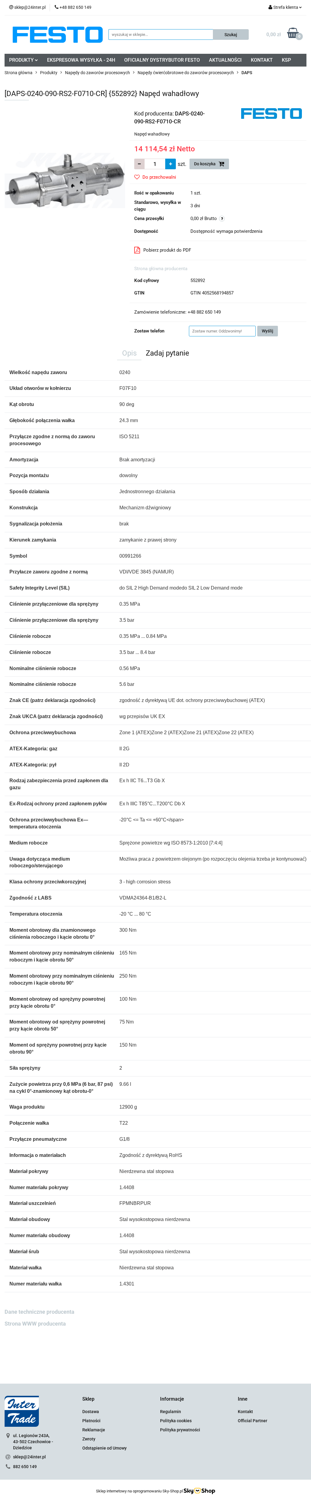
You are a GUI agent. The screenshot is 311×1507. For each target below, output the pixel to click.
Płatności (91, 1420)
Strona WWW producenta (35, 1323)
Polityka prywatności (180, 1429)
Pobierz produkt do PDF (167, 250)
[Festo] (271, 113)
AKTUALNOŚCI (225, 60)
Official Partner (252, 1420)
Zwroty (88, 1438)
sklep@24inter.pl (29, 1456)
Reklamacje (93, 1429)
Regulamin (170, 1411)
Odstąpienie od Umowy (104, 1448)
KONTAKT (262, 60)
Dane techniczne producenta (39, 1312)
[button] (88, 1399)
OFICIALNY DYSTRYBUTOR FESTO (162, 60)
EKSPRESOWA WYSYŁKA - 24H (81, 60)
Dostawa (90, 1411)
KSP (286, 60)
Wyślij (267, 331)
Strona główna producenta (160, 268)
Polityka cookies (176, 1420)
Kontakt (245, 1411)
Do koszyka (205, 163)
